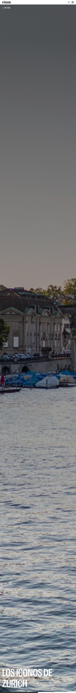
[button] (69, 2)
